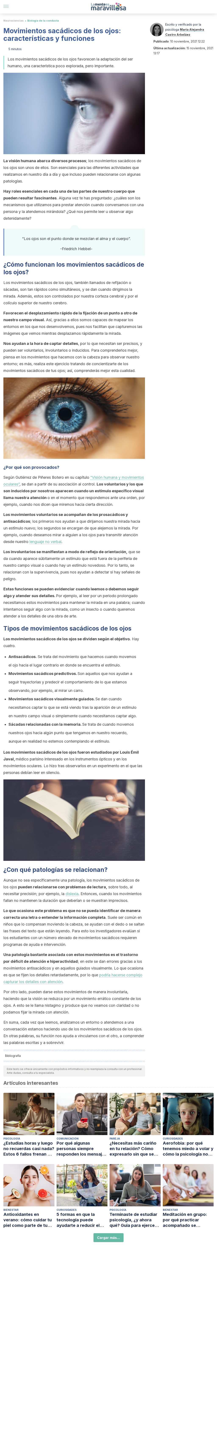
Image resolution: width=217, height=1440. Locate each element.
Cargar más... (108, 1238)
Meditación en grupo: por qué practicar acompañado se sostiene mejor (185, 1220)
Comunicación (68, 1138)
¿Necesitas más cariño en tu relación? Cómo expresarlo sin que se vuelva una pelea (133, 1149)
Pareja (115, 1138)
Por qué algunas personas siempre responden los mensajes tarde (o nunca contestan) (82, 1149)
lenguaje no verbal (45, 541)
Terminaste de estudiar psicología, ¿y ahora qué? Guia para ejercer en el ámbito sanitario (133, 1220)
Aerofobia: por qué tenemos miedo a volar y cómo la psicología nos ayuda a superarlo (188, 1149)
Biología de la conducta (43, 20)
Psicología (11, 1138)
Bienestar (10, 1209)
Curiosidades (173, 1138)
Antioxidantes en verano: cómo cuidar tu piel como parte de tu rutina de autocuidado (27, 1220)
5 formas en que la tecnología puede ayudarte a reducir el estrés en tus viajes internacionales (78, 1220)
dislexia (71, 893)
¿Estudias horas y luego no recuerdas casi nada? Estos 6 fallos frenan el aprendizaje (28, 1149)
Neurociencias (13, 20)
